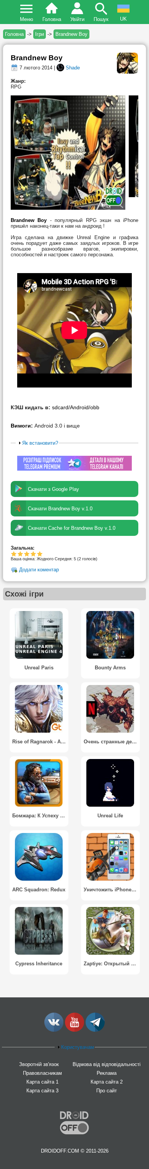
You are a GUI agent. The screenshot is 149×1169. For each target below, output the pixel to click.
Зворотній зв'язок (39, 1064)
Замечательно (33, 553)
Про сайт (106, 1090)
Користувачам (77, 1047)
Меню (26, 19)
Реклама (107, 1073)
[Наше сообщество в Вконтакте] (53, 1030)
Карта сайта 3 (42, 1090)
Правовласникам (42, 1073)
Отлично (40, 553)
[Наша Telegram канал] (95, 1030)
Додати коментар (39, 570)
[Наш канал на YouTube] (74, 1030)
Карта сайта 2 (107, 1082)
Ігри (39, 34)
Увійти (77, 19)
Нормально (20, 553)
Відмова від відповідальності (107, 1064)
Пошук (101, 19)
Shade (73, 68)
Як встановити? (40, 443)
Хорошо (27, 553)
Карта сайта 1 (42, 1082)
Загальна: (22, 548)
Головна (51, 19)
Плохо (14, 553)
